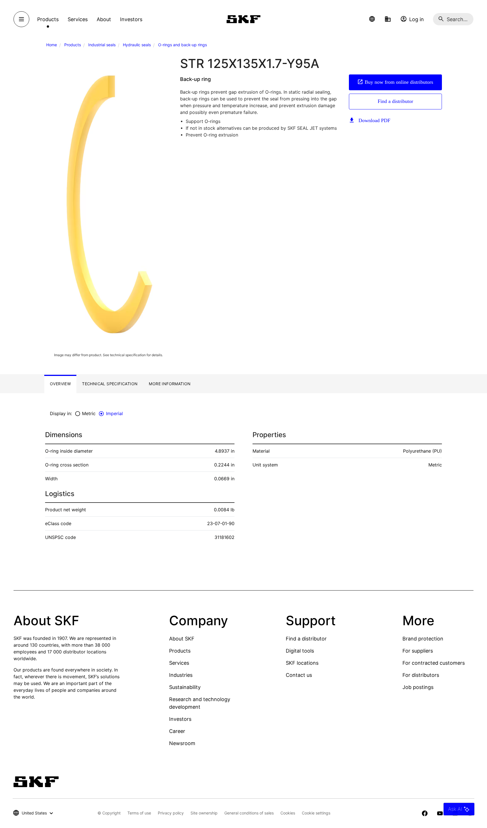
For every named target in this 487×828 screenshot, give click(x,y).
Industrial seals (102, 44)
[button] (372, 19)
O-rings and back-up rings (182, 44)
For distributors (420, 675)
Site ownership (204, 813)
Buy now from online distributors (399, 82)
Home (51, 44)
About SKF (181, 639)
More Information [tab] (170, 383)
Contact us (299, 675)
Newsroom (182, 743)
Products (72, 44)
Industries (180, 675)
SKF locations (302, 663)
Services (179, 663)
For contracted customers (433, 663)
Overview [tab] (60, 383)
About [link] (104, 19)
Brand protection (422, 639)
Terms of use (139, 813)
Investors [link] (131, 19)
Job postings (417, 687)
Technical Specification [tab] (110, 383)
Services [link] (78, 19)
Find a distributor (395, 101)
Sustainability (185, 687)
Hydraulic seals (137, 44)
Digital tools (300, 651)
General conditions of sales (249, 813)
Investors (180, 719)
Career (177, 731)
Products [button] (48, 19)
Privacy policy (171, 813)
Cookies (287, 813)
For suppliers (417, 651)
